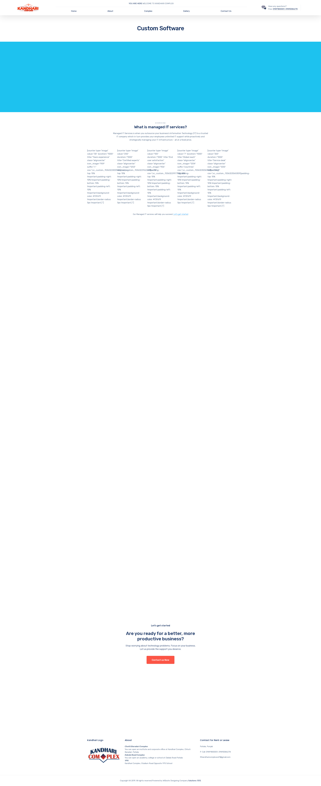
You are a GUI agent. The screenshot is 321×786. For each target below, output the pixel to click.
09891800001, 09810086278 (285, 9)
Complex (148, 11)
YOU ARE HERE (136, 3)
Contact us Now (160, 660)
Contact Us (226, 11)
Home (73, 11)
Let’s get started (180, 214)
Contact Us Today (98, 95)
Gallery (186, 11)
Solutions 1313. (194, 780)
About (110, 11)
